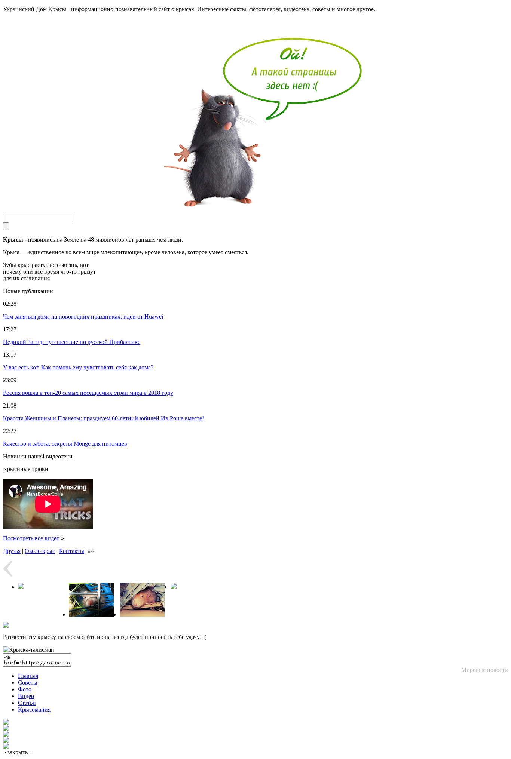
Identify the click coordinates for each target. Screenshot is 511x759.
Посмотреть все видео (31, 538)
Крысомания (34, 709)
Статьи (27, 703)
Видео (26, 696)
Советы (27, 682)
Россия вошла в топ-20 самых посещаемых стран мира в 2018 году (88, 393)
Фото (24, 689)
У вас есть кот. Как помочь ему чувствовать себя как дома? (78, 367)
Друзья (12, 551)
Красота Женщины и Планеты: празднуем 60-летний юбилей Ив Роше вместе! (103, 418)
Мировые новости (484, 670)
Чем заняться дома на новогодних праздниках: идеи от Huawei (83, 316)
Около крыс (40, 551)
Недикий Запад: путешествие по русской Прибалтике (71, 342)
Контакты (71, 551)
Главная (28, 676)
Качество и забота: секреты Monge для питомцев (65, 443)
